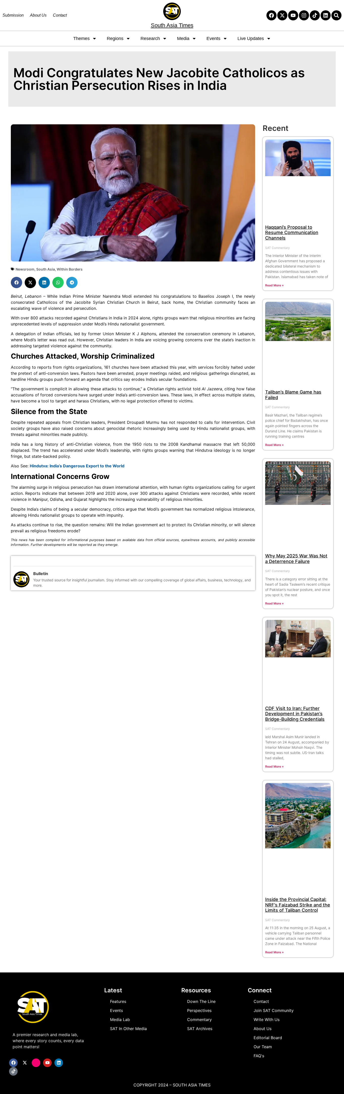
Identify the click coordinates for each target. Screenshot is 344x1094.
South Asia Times (172, 25)
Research (150, 38)
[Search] (336, 15)
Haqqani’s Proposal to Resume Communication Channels (291, 232)
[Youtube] (293, 15)
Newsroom (25, 269)
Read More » (274, 285)
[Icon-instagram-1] (36, 1063)
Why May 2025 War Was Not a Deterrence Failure (296, 558)
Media (183, 38)
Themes (81, 38)
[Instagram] (304, 15)
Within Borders (70, 269)
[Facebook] (271, 15)
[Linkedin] (326, 15)
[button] (16, 282)
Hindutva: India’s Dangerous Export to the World (77, 465)
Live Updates (250, 38)
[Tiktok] (315, 15)
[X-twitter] (282, 15)
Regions (115, 38)
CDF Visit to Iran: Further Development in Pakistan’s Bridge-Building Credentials (295, 714)
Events (213, 38)
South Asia (45, 269)
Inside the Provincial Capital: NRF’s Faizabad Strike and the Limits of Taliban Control (297, 905)
